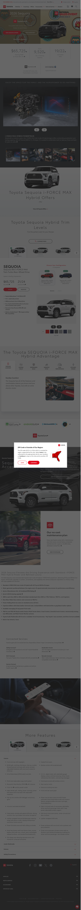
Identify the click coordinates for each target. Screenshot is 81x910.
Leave (22, 462)
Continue (34, 462)
